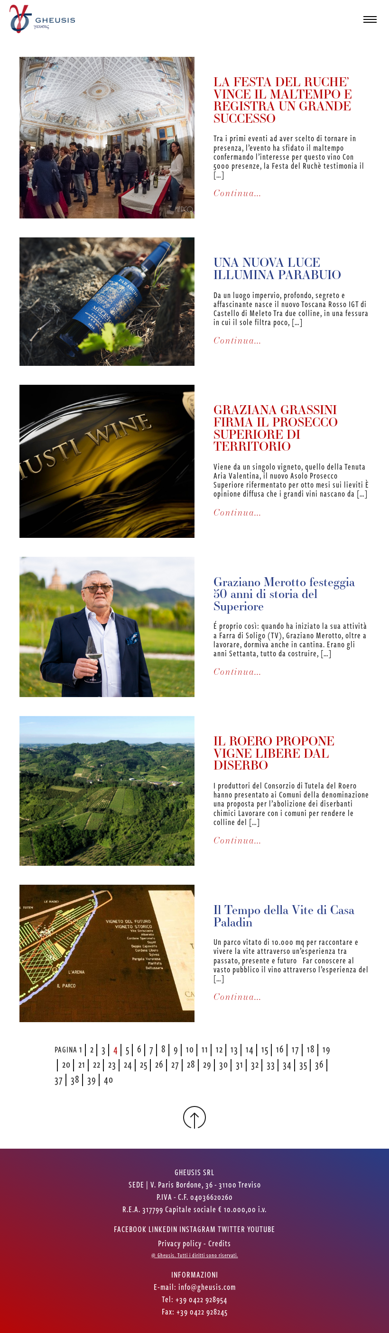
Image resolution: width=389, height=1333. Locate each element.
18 (311, 1048)
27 (175, 1063)
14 (250, 1048)
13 (234, 1048)
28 (191, 1063)
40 (108, 1078)
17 (295, 1048)
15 (265, 1048)
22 (97, 1063)
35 (303, 1063)
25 (144, 1063)
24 (128, 1063)
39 (91, 1078)
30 (223, 1063)
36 (319, 1063)
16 (280, 1048)
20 (66, 1063)
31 (239, 1063)
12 (219, 1048)
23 (112, 1063)
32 (255, 1063)
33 (271, 1063)
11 (205, 1048)
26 (159, 1063)
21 (81, 1063)
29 (207, 1063)
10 (190, 1048)
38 (75, 1078)
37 (59, 1078)
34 (287, 1063)
